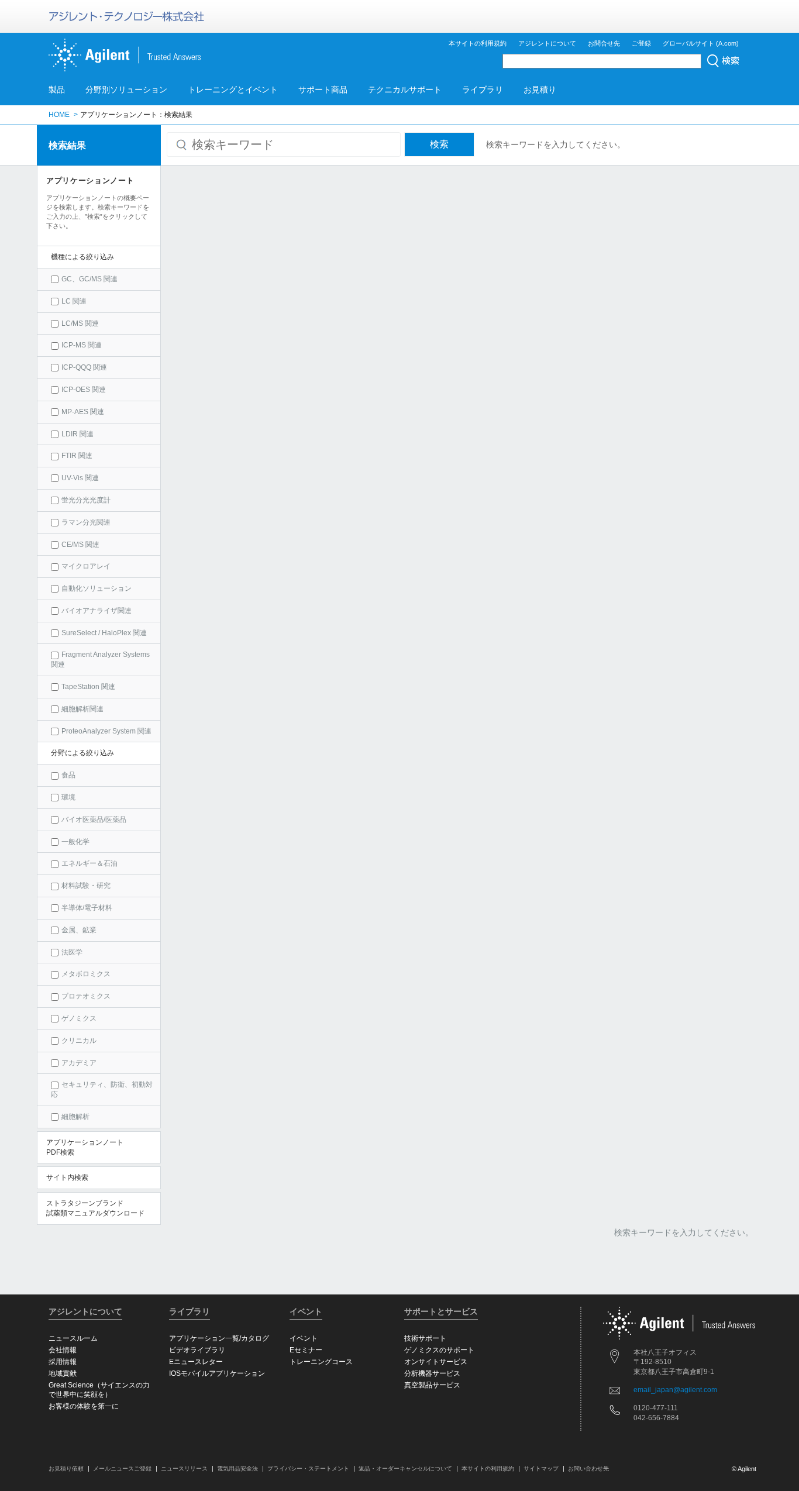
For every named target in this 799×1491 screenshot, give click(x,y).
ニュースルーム (73, 1338)
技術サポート (425, 1338)
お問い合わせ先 (588, 1468)
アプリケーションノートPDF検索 (84, 1147)
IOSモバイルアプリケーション (217, 1373)
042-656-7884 (656, 1418)
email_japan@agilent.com (675, 1390)
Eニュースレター (196, 1362)
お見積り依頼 (66, 1468)
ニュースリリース (184, 1468)
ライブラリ (482, 89)
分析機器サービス (432, 1373)
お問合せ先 (604, 43)
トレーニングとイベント (233, 89)
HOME (59, 115)
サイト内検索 (67, 1177)
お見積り (540, 89)
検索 (439, 144)
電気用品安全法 (237, 1468)
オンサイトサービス (435, 1362)
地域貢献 (63, 1373)
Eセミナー (306, 1350)
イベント (304, 1338)
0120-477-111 (655, 1408)
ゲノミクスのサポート (439, 1350)
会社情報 (63, 1350)
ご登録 (641, 43)
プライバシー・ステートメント (308, 1468)
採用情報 (63, 1362)
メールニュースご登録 (122, 1468)
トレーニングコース (321, 1362)
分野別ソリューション (126, 89)
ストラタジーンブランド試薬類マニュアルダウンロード (95, 1208)
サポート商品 (322, 89)
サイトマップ (541, 1468)
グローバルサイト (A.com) (701, 43)
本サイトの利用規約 (478, 43)
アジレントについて (547, 43)
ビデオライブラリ (197, 1350)
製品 (57, 89)
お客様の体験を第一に (84, 1406)
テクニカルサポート (405, 89)
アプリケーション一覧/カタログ (219, 1338)
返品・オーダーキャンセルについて (405, 1468)
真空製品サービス (432, 1385)
